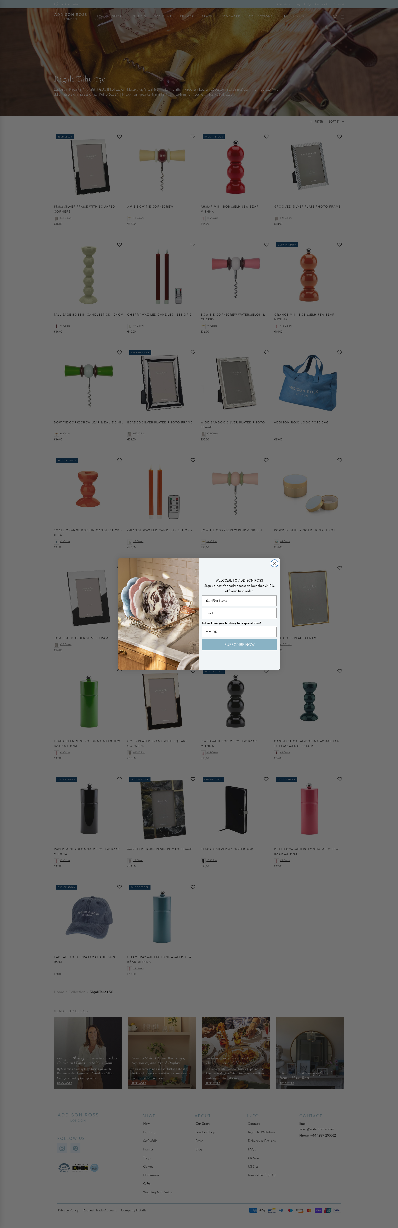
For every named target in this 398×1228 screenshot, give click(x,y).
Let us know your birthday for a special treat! (231, 622)
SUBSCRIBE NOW (239, 644)
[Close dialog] (274, 563)
